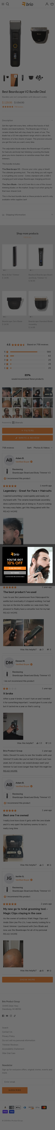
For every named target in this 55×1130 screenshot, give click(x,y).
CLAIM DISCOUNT (15, 568)
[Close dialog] (51, 549)
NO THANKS (15, 573)
